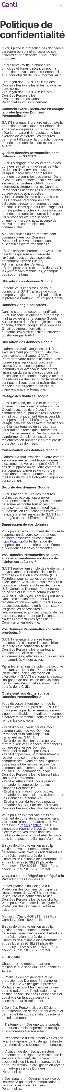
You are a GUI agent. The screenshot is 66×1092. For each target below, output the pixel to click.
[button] (61, 5)
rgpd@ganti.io (13, 541)
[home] (8, 3)
